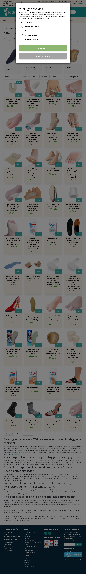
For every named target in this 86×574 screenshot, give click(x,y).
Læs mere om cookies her (27, 22)
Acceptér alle (43, 48)
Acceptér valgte (43, 56)
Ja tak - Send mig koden (18, 561)
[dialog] (43, 287)
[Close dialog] (65, 531)
